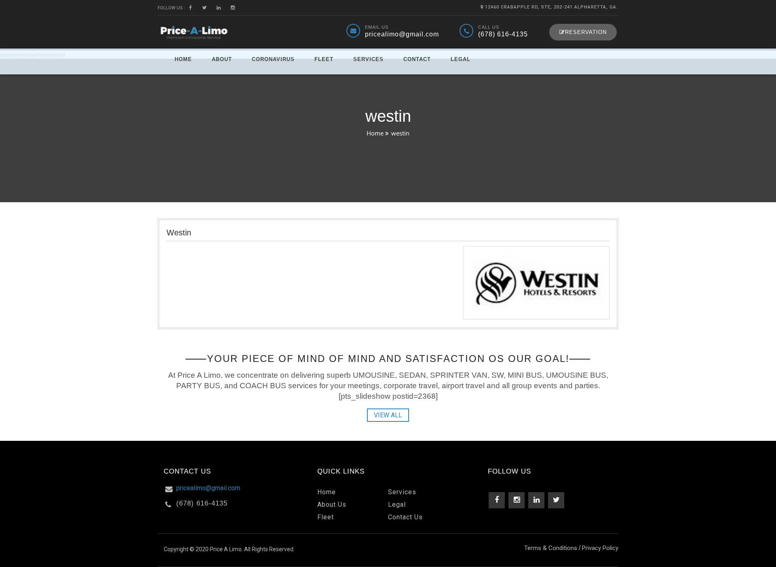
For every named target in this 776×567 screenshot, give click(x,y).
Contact (417, 59)
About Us (331, 504)
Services (368, 59)
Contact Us (405, 517)
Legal (460, 59)
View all (388, 415)
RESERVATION (586, 32)
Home (183, 59)
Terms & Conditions (550, 548)
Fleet (323, 59)
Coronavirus (273, 59)
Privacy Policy (600, 548)
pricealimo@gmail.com (402, 34)
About (222, 59)
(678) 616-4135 (503, 34)
